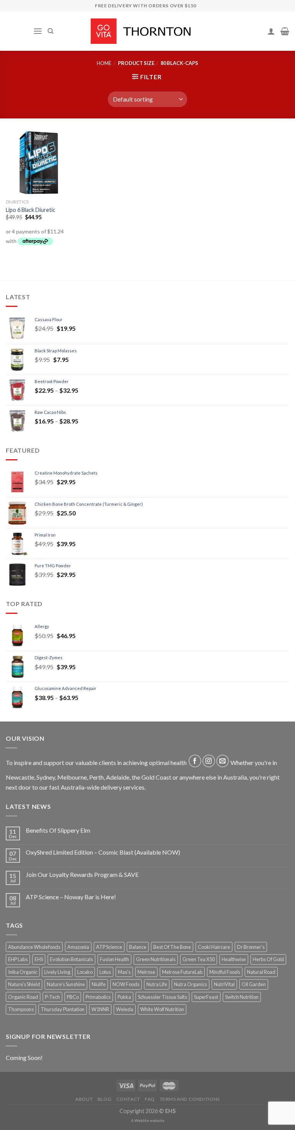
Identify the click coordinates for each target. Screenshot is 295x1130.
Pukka (124, 997)
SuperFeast (206, 997)
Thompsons (21, 1009)
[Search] (50, 31)
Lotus (105, 972)
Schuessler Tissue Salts (162, 997)
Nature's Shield (24, 984)
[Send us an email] (222, 761)
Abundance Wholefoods (34, 947)
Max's (124, 972)
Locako (85, 972)
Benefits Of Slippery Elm (58, 830)
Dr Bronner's (251, 947)
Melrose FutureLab (182, 972)
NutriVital (224, 984)
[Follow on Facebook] (195, 761)
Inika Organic (22, 972)
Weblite (141, 1120)
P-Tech (52, 997)
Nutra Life (156, 984)
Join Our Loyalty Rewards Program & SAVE (82, 874)
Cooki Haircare (214, 947)
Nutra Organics (190, 984)
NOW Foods (126, 984)
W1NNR (100, 1009)
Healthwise (234, 959)
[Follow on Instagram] (208, 761)
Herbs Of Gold (268, 959)
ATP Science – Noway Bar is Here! (71, 896)
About (84, 1099)
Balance (137, 947)
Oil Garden (254, 984)
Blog (104, 1099)
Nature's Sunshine (66, 984)
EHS (39, 959)
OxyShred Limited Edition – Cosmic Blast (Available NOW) (103, 852)
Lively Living (57, 972)
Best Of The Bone (172, 947)
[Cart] (284, 31)
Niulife (99, 984)
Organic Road (23, 997)
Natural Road (261, 972)
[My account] (271, 31)
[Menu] (37, 31)
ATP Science (109, 947)
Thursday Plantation (63, 1009)
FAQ (150, 1099)
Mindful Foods (224, 972)
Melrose (146, 972)
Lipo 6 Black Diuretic (30, 210)
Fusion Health (114, 959)
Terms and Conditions (190, 1099)
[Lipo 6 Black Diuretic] (38, 162)
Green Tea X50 (198, 959)
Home (104, 63)
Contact (128, 1099)
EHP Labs (18, 959)
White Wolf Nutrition (162, 1009)
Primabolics (98, 997)
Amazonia (78, 947)
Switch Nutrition (242, 997)
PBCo (73, 997)
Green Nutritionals (156, 959)
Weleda (124, 1009)
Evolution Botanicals (71, 959)
